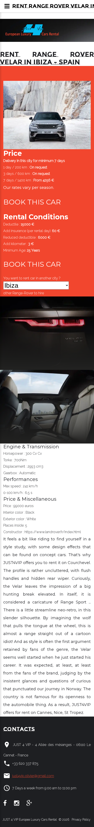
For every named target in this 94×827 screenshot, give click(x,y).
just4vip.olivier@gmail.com (33, 776)
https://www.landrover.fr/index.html (52, 532)
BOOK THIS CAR (32, 202)
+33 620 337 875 (25, 763)
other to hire (23, 293)
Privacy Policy (81, 819)
